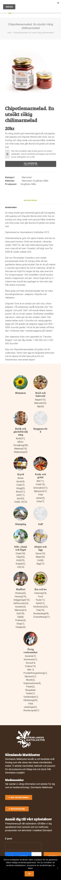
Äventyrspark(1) (31, 710)
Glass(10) (40, 553)
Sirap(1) (20, 623)
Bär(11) (40, 481)
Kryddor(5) (20, 606)
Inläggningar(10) (21, 600)
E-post (9, 838)
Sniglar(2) (20, 563)
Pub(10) (40, 610)
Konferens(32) (40, 606)
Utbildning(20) (30, 700)
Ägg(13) (40, 563)
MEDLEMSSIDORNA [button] (18, 809)
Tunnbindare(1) (30, 696)
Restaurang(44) (41, 613)
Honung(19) (20, 596)
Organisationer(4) (32, 683)
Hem (9, 33)
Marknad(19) (20, 448)
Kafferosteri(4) (20, 603)
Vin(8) (17, 501)
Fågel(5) (20, 557)
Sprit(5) (20, 498)
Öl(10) (24, 501)
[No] (57, 868)
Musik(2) (30, 680)
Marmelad (27, 177)
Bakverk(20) (40, 403)
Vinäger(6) (20, 627)
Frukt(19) (40, 484)
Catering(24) (40, 593)
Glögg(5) (20, 488)
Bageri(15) (40, 399)
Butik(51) (20, 438)
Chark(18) (20, 553)
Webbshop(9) (20, 452)
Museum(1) (30, 676)
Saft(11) (20, 495)
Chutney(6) (20, 593)
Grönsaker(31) (40, 487)
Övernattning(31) (41, 617)
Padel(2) (30, 686)
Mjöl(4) (40, 406)
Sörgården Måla (40, 180)
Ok (29, 874)
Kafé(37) (40, 603)
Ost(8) (40, 560)
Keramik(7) (30, 656)
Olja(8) (20, 617)
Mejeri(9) (40, 557)
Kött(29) (20, 560)
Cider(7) (20, 485)
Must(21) (20, 491)
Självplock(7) (40, 491)
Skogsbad (30, 690)
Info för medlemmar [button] (19, 797)
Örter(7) (40, 501)
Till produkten (31, 164)
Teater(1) (30, 693)
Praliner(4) (20, 620)
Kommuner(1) (30, 659)
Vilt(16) (20, 567)
